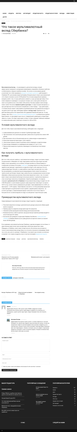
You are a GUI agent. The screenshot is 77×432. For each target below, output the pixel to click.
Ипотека (18, 13)
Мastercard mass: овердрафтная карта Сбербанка (11, 406)
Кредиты (11, 13)
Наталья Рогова (7, 33)
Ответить (9, 315)
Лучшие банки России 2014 (8, 398)
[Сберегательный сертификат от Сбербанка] (25, 286)
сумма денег (24, 165)
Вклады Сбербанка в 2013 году (9, 292)
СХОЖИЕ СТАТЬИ (7, 278)
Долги (5, 17)
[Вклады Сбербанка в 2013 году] (9, 286)
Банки (4, 13)
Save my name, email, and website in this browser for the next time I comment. (22, 366)
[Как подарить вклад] (42, 286)
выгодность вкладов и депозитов (30, 93)
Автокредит (27, 13)
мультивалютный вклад (33, 238)
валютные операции (10, 238)
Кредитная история (51, 13)
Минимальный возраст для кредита (40, 257)
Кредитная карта (38, 13)
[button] (74, 1)
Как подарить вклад (39, 292)
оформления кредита (41, 234)
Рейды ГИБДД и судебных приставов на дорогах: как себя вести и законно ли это (12, 394)
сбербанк (42, 238)
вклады (18, 238)
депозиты (24, 238)
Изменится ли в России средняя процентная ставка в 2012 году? (10, 257)
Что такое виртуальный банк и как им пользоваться (11, 402)
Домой (3, 21)
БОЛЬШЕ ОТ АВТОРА (18, 278)
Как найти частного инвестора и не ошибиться (10, 411)
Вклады (62, 13)
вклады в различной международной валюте (24, 114)
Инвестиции (70, 13)
